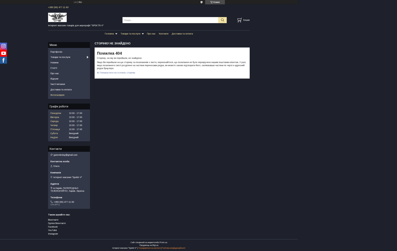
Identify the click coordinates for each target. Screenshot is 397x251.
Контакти (163, 33)
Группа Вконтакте (57, 223)
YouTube (52, 230)
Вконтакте (53, 220)
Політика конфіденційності (173, 248)
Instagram (53, 234)
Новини (54, 62)
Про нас (151, 33)
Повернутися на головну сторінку (117, 72)
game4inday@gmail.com (65, 155)
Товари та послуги (130, 33)
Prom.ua (163, 242)
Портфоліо (56, 51)
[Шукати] (222, 20)
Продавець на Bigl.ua (148, 245)
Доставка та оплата (182, 33)
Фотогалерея (57, 95)
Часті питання (57, 84)
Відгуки (54, 78)
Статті (53, 68)
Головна (109, 33)
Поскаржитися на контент (149, 248)
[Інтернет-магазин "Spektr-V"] (83, 17)
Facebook (53, 227)
